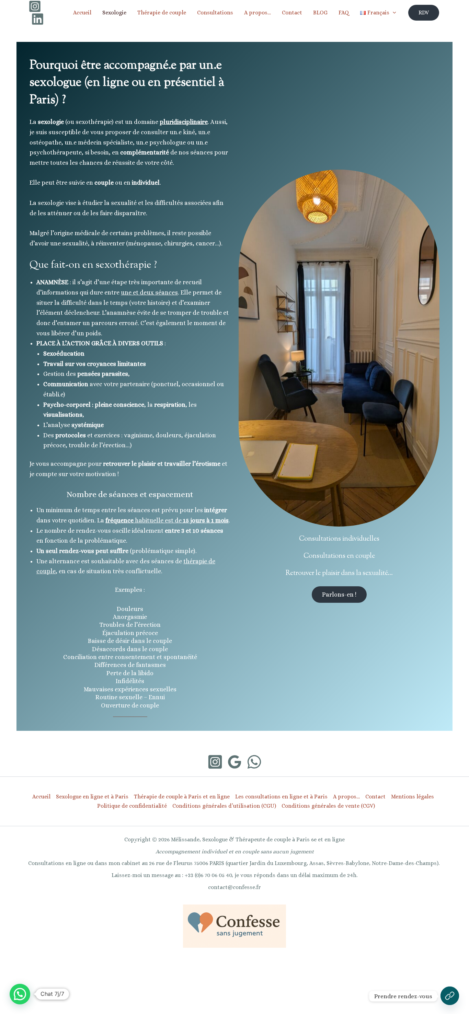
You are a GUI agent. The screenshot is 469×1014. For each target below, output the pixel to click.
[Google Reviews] (234, 762)
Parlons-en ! (339, 594)
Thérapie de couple (161, 12)
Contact (292, 12)
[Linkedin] (37, 19)
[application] (392, 13)
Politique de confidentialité (132, 806)
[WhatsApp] (254, 762)
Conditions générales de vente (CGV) (328, 806)
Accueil (82, 12)
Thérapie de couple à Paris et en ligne (182, 796)
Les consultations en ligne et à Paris (281, 796)
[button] (423, 13)
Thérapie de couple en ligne (291, 1001)
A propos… (257, 12)
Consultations (215, 12)
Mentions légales (412, 796)
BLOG (320, 12)
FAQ (344, 12)
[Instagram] (34, 6)
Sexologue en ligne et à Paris (92, 796)
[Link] (450, 996)
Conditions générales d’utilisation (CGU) (224, 806)
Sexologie (114, 12)
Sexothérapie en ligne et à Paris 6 (187, 1001)
